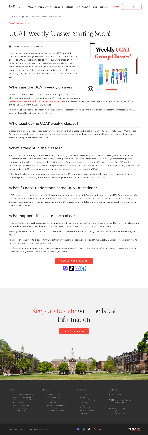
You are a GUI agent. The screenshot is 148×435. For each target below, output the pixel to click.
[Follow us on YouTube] (100, 429)
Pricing (56, 7)
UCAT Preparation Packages (24, 395)
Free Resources (70, 7)
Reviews (83, 397)
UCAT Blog (84, 403)
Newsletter (84, 413)
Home (14, 17)
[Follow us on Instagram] (95, 429)
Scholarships (84, 405)
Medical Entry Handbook (56, 405)
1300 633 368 (116, 394)
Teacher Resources (54, 408)
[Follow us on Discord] (79, 429)
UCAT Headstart (19, 410)
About (85, 7)
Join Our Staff (85, 408)
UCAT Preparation (23, 24)
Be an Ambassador (87, 410)
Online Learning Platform (23, 397)
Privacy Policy (12, 429)
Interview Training (20, 408)
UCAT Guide (51, 403)
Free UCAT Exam (53, 397)
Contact (103, 7)
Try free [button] (131, 7)
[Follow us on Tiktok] (89, 429)
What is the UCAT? (54, 395)
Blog (95, 7)
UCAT (31, 7)
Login (116, 7)
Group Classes (18, 403)
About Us (83, 395)
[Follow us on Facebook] (84, 429)
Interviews (43, 7)
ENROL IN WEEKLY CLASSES (74, 261)
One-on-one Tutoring (21, 405)
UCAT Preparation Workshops (24, 400)
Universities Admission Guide (57, 410)
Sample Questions (54, 400)
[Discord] (77, 268)
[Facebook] (71, 268)
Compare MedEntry (87, 400)
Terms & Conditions (25, 429)
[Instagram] (65, 268)
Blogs (21, 17)
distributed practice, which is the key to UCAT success (38, 101)
